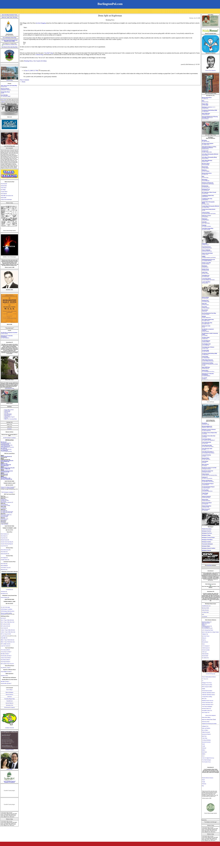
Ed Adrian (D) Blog (5, 500)
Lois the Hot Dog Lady (210, 673)
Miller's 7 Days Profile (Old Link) (7, 639)
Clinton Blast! (3, 187)
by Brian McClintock (206, 497)
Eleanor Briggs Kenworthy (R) (7, 467)
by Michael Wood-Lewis (207, 247)
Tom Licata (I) (4, 519)
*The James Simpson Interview (7, 447)
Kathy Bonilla (3, 197)
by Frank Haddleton (7, 336)
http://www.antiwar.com (206, 621)
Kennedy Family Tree (206, 708)
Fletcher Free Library (206, 528)
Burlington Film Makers (207, 539)
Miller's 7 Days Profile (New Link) (8, 641)
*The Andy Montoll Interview (6, 445)
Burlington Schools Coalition (208, 548)
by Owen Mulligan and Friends (208, 279)
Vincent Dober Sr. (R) (5, 478)
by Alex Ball (205, 310)
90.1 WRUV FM (205, 657)
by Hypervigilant (205, 167)
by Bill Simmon (208, 196)
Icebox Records (205, 610)
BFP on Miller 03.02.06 (5, 643)
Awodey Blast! (4, 185)
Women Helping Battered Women (209, 676)
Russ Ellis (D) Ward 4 (5, 659)
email (8, 17)
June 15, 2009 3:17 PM (31, 70)
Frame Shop (204, 738)
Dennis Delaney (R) (5, 597)
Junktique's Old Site (9, 749)
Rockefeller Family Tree (207, 710)
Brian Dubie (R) (4, 563)
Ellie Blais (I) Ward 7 (5, 653)
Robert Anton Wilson (206, 717)
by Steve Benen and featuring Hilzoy (209, 475)
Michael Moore (205, 641)
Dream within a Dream (9, 409)
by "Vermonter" (206, 510)
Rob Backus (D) (4, 593)
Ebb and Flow (7, 411)
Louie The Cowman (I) (5, 645)
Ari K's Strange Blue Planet (207, 630)
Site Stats (15, 17)
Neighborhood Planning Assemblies (209, 723)
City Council (36, 61)
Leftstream (9, 696)
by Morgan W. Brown (209, 468)
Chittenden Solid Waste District (208, 692)
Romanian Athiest (8, 414)
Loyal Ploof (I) (4, 508)
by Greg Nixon (206, 216)
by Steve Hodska (206, 263)
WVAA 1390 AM (205, 653)
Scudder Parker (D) (5, 559)
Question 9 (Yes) (4, 675)
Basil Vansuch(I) (4, 516)
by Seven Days (205, 101)
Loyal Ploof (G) (4, 635)
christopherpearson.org (207, 626)
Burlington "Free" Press (207, 682)
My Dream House (205, 636)
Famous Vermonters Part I (207, 702)
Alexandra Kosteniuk (206, 742)
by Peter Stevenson (206, 459)
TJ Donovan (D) (9, 589)
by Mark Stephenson (206, 317)
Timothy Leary (7, 410)
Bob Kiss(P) (3, 618)
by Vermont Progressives (207, 491)
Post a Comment (24, 80)
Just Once (209, 565)
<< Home (22, 81)
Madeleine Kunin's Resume (207, 700)
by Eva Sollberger (205, 180)
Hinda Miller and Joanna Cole (7, 195)
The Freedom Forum (206, 761)
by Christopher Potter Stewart (208, 452)
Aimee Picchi (7, 415)
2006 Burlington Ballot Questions (7, 611)
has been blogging (41, 23)
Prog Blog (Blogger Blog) (9, 698)
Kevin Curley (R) (4, 628)
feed (11, 17)
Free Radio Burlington (206, 759)
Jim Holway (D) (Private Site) (7, 511)
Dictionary (11, 40)
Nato (203, 614)
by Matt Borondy (205, 270)
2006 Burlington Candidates (6, 609)
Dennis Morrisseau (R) (5, 549)
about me (4, 17)
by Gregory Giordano (206, 226)
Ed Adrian (44, 61)
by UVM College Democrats (208, 360)
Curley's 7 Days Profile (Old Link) (8, 630)
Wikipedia (6, 41)
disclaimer (11, 14)
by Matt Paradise (205, 219)
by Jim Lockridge (205, 164)
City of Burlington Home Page (9, 37)
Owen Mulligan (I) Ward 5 (6, 671)
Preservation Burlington (207, 543)
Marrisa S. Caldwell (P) (6, 464)
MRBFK (203, 753)
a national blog (39, 54)
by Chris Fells (206, 443)
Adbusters (204, 638)
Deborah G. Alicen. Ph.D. (207, 427)
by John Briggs (205, 104)
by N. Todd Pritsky (206, 223)
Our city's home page (5, 607)
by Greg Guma (205, 298)
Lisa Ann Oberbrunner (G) (7, 470)
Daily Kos (204, 640)
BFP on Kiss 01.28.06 (5, 624)
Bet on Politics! (205, 730)
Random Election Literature (207, 777)
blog (203, 785)
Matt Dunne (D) (4, 569)
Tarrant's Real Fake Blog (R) (7, 543)
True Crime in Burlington (207, 706)
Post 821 (6, 417)
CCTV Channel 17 (206, 627)
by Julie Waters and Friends (208, 481)
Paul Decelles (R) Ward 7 (6, 655)
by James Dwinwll (208, 487)
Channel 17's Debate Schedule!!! (7, 487)
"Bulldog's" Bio (205, 634)
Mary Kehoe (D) (4, 474)
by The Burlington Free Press (208, 371)
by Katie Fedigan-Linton (207, 151)
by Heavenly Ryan (206, 186)
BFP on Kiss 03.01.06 (5, 626)
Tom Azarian (204, 616)
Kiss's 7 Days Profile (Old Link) (7, 620)
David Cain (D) (4, 463)
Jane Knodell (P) (4, 504)
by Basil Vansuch (206, 114)
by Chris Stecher (205, 351)
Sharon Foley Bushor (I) (6, 456)
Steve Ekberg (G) (5, 465)
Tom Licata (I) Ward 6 (5, 649)
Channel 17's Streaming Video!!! (7, 488)
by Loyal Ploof (206, 282)
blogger (16, 40)
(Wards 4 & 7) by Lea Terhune (210, 117)
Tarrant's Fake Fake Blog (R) (7, 541)
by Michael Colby (205, 424)
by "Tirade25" (205, 494)
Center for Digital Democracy (208, 757)
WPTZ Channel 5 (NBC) (207, 686)
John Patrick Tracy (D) (5, 567)
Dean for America (9, 694)
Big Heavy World (205, 607)
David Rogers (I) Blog (5, 505)
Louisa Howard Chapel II (9, 416)
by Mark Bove (205, 338)
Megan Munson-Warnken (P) (7, 502)
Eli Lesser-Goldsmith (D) (6, 479)
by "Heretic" (205, 465)
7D (202, 680)
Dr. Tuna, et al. (205, 678)
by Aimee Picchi (209, 147)
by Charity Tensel (207, 144)
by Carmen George (207, 229)
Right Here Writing (209, 719)
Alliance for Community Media (10, 419)
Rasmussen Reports (206, 734)
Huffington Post (205, 726)
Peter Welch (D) (4, 551)
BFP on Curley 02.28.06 (6, 633)
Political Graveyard (206, 732)
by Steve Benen (207, 484)
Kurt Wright (3, 189)
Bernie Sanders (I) (5, 533)
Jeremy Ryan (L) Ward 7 (6, 651)
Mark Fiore (204, 736)
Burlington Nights (206, 546)
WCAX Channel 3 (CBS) (207, 684)
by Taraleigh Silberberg (208, 260)
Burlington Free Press (207, 533)
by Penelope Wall (205, 301)
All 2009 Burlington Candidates (9, 437)
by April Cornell (207, 161)
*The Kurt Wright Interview (6, 451)
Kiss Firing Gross (8, 413)
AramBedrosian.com (206, 605)
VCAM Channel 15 (206, 647)
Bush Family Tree (205, 712)
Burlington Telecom (206, 550)
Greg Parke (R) (4, 537)
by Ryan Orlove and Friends (208, 183)
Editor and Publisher (206, 728)
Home (16, 14)
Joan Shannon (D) (5, 471)
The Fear (6, 412)
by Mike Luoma (207, 254)
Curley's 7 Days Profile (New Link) (8, 631)
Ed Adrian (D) (3, 499)
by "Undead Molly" (206, 357)
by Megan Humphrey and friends (209, 257)
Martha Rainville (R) (5, 553)
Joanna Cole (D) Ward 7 (6, 657)
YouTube (3, 40)
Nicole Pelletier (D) (5, 461)
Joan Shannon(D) (4, 515)
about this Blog (5, 14)
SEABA (203, 688)
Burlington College (206, 535)
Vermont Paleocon (9, 703)
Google (7, 40)
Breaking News (28, 61)
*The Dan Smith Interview (6, 449)
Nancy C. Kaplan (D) (5, 468)
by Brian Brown (205, 266)
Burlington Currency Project (208, 537)
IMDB (13, 41)
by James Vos (207, 98)
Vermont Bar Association (207, 690)
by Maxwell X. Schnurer (6, 89)
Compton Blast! (4, 191)
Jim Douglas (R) (4, 557)
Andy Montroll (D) (4, 518)
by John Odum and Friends (207, 446)
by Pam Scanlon (205, 304)
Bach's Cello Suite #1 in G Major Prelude (210, 632)
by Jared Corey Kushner (207, 478)
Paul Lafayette (4, 193)
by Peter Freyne (205, 244)
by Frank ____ (205, 378)
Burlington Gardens (206, 541)
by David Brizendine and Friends (209, 213)
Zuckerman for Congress (9, 707)
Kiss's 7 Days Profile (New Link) (7, 622)
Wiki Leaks (204, 698)
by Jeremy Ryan (205, 276)
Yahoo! (10, 41)
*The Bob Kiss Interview (6, 443)
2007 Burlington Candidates (7, 492)
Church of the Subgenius (210, 70)
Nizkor (203, 643)
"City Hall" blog (48, 53)
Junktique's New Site (9, 727)
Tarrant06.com (9, 700)
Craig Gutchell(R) (4, 524)
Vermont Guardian (206, 649)
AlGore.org (204, 623)
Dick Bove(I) (3, 501)
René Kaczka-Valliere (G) (6, 514)
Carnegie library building (207, 696)
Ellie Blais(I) (3, 521)
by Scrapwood (206, 503)
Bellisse (203, 625)
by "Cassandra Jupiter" (6, 96)
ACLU (203, 755)
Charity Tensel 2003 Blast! (6, 199)
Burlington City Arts (206, 531)
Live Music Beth (205, 612)
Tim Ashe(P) (3, 507)
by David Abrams (206, 190)
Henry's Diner (3, 99)
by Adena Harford (206, 341)
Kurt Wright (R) (4, 510)
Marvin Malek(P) (4, 565)
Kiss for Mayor (9, 689)
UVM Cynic (204, 651)
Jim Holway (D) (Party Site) (6, 512)
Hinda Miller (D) (4, 637)
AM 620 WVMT (205, 655)
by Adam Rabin (208, 348)
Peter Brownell (4, 183)
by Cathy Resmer (205, 141)
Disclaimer (9, 428)
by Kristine (205, 462)
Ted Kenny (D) (4, 591)
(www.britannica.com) (9, 388)
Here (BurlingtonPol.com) (207, 628)
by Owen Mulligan (205, 171)
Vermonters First (9, 705)
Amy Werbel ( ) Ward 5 (5, 667)
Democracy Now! (205, 721)
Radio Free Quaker (206, 622)
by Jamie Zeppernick (209, 430)
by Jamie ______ (207, 449)
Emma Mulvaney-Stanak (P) (7, 460)
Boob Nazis (204, 752)
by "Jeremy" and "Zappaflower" (208, 440)
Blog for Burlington (9, 692)
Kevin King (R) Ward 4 (5, 661)
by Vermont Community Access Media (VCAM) (210, 364)
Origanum (3, 101)
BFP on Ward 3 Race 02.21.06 (7, 663)
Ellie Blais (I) (3, 477)
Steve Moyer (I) (4, 535)
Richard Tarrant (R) (5, 539)
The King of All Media (206, 740)
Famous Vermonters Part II (207, 704)
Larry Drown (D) (4, 545)
